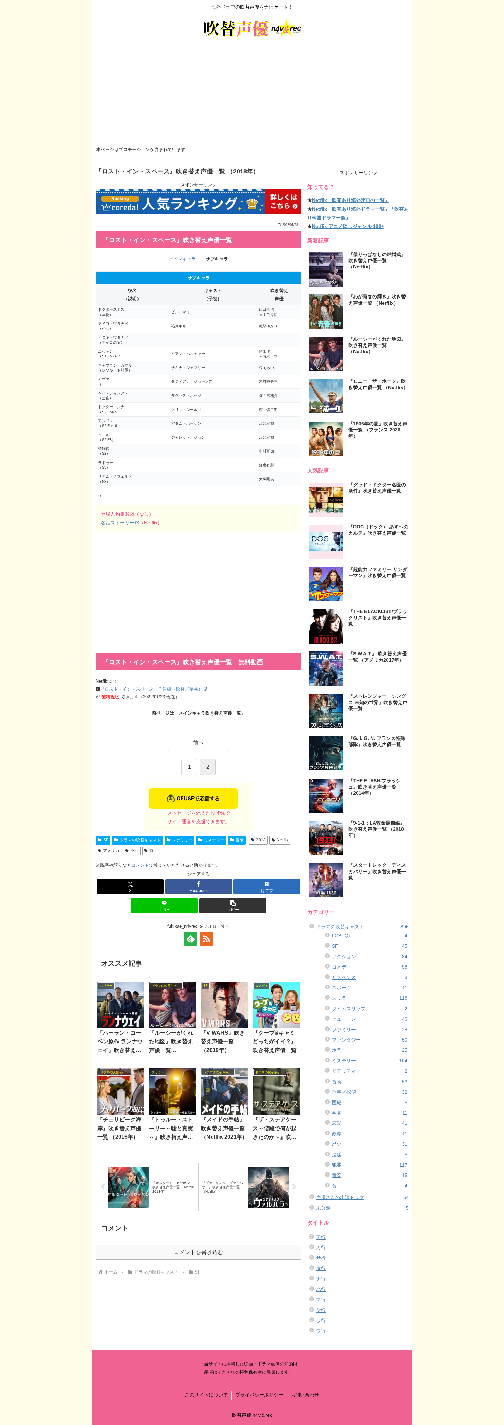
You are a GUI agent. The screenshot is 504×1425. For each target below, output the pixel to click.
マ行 (321, 1299)
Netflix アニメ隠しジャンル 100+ (348, 226)
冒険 (240, 840)
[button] (232, 905)
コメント (140, 865)
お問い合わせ (304, 1395)
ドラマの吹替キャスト (140, 840)
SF (105, 840)
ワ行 (321, 1330)
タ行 (321, 1268)
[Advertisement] (252, 93)
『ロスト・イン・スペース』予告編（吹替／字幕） (151, 689)
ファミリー (182, 840)
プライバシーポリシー (259, 1395)
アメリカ (111, 850)
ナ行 (321, 1278)
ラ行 (134, 850)
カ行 (321, 1247)
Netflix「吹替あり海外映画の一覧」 (350, 200)
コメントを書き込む (198, 1252)
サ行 (321, 1258)
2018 (261, 840)
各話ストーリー (117, 522)
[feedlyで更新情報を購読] (190, 939)
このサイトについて (206, 1395)
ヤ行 (321, 1310)
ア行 (321, 1237)
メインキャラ (182, 258)
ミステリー (214, 840)
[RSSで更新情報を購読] (206, 939)
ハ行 (321, 1289)
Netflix (282, 840)
